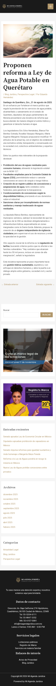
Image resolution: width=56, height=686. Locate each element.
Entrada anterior (9, 284)
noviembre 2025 (10, 499)
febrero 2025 (9, 527)
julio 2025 (7, 518)
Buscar (6, 310)
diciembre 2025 (10, 494)
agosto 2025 (9, 513)
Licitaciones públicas (28, 642)
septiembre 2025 (11, 508)
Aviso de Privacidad (28, 660)
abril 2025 (7, 522)
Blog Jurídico (11, 94)
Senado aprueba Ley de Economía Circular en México (27, 436)
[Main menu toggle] (50, 6)
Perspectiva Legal (26, 94)
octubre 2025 (9, 504)
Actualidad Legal (10, 549)
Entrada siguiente (45, 284)
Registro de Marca (28, 645)
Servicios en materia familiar (28, 648)
